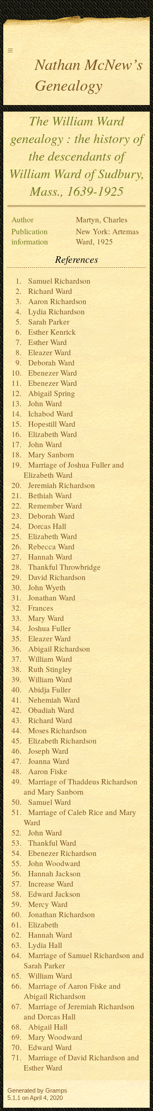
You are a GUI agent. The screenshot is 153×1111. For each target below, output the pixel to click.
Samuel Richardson (57, 281)
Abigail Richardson (57, 648)
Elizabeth (41, 924)
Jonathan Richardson (59, 914)
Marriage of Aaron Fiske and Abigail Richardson (72, 991)
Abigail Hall (45, 1026)
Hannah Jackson (52, 873)
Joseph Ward (46, 751)
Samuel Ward (47, 802)
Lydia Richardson (54, 311)
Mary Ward (44, 618)
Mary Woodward (53, 1037)
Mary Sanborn (49, 454)
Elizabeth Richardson (60, 740)
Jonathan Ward (49, 597)
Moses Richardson (55, 730)
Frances (38, 608)
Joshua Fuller (47, 628)
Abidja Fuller (47, 689)
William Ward (48, 659)
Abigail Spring (49, 393)
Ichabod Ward (48, 413)
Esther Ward (45, 342)
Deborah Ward (49, 362)
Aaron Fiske (45, 771)
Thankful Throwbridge (62, 567)
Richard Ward (48, 291)
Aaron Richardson (55, 301)
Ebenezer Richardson (60, 853)
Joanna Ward (46, 761)
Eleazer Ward (47, 352)
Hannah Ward (48, 556)
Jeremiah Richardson (59, 485)
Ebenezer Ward (50, 372)
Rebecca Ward (49, 546)
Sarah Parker (46, 321)
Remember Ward (53, 505)
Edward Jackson (52, 894)
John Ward (43, 403)
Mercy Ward (46, 904)
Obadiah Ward (49, 710)
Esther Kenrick (50, 332)
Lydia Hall (43, 945)
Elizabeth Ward (50, 434)
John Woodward (52, 863)
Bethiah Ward (48, 495)
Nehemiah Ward (52, 699)
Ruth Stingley (48, 669)
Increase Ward (48, 883)
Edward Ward (48, 1047)
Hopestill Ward (49, 424)
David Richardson (55, 577)
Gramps (56, 1090)
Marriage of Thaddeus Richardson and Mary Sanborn (80, 786)
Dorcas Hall (45, 526)
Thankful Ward (50, 843)
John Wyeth (45, 587)
